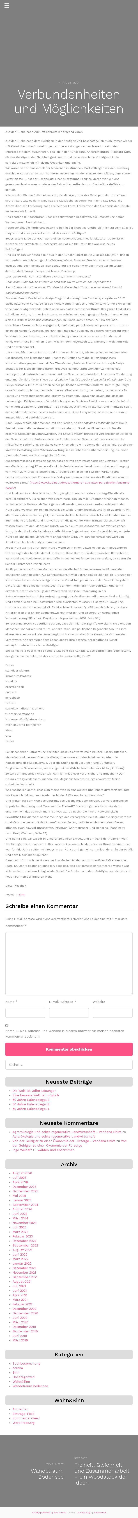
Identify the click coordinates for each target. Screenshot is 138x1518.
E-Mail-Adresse (62, 1002)
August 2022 (22, 1250)
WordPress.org (24, 1423)
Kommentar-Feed (26, 1418)
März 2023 (20, 1232)
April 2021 (20, 1295)
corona (18, 1368)
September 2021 (25, 1277)
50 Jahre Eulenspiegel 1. (31, 1109)
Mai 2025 (19, 1196)
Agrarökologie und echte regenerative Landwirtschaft (54, 1136)
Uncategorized (24, 1377)
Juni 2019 (20, 1336)
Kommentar (16, 926)
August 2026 (22, 1173)
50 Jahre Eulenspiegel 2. (31, 1104)
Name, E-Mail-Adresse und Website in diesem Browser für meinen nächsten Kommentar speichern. (64, 1033)
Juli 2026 (19, 1177)
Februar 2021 (22, 1304)
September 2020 (25, 1313)
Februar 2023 (23, 1236)
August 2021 (22, 1281)
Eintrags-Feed (23, 1414)
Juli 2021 (19, 1286)
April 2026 (20, 1182)
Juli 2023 (19, 1227)
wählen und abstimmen (56, 1150)
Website (99, 1002)
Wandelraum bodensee (30, 1386)
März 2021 (20, 1299)
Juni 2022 (20, 1254)
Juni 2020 (20, 1318)
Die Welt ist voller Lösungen (34, 1090)
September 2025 (25, 1191)
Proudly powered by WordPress (49, 1512)
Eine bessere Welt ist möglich (36, 1095)
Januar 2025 (22, 1200)
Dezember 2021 (24, 1268)
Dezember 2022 (24, 1241)
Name (11, 1002)
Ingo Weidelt (22, 1150)
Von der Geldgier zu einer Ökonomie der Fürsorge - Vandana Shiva (64, 1141)
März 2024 (20, 1218)
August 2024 (22, 1209)
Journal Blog (84, 1512)
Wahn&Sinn (21, 1381)
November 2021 (24, 1272)
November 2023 (24, 1223)
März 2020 (20, 1322)
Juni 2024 (20, 1214)
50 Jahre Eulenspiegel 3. (31, 1100)
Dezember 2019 (24, 1327)
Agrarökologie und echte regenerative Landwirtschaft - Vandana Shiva (67, 1132)
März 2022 (20, 1259)
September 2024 (25, 1205)
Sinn (22, 894)
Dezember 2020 (24, 1308)
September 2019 (25, 1331)
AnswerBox (100, 1512)
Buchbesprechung (26, 1363)
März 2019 (20, 1340)
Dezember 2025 (24, 1186)
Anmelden (20, 1409)
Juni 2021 (20, 1290)
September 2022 (25, 1245)
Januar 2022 (22, 1263)
